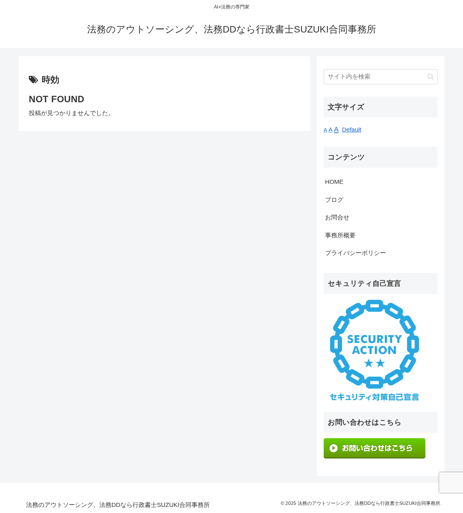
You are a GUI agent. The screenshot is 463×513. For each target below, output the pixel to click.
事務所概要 (340, 235)
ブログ (334, 199)
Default (351, 129)
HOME (334, 181)
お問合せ (337, 217)
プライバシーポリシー (355, 253)
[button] (431, 77)
